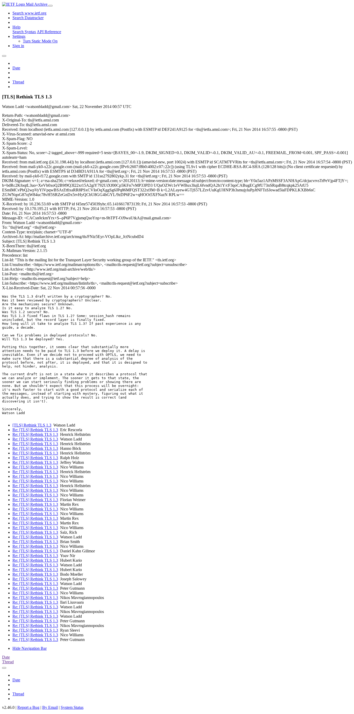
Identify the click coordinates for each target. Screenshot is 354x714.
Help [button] (16, 27)
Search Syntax (24, 32)
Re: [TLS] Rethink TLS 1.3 (35, 430)
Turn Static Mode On (40, 41)
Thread (18, 82)
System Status (72, 707)
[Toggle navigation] (50, 5)
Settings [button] (18, 36)
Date (16, 68)
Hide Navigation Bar (29, 648)
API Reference (49, 32)
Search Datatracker (28, 18)
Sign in (18, 46)
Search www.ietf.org (29, 13)
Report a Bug (28, 707)
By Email (50, 707)
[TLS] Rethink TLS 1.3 (31, 425)
